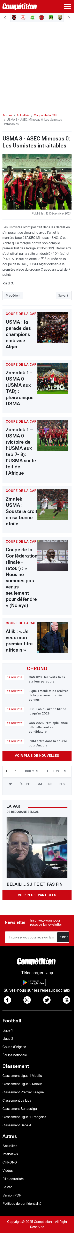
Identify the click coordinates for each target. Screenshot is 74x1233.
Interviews (10, 1154)
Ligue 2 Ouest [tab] (57, 771)
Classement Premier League (23, 1092)
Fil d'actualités (13, 1179)
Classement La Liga (16, 1100)
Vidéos (7, 1170)
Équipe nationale (14, 1055)
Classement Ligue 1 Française (24, 1117)
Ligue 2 (7, 1038)
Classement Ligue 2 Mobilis (22, 1084)
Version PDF (11, 1195)
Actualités (9, 1146)
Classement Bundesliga (19, 1109)
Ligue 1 (7, 1030)
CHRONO (9, 1162)
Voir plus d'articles (37, 895)
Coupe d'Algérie (14, 1047)
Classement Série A (16, 1125)
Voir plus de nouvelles (37, 756)
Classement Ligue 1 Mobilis (22, 1076)
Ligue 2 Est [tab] (31, 771)
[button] (5, 17)
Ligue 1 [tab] (11, 771)
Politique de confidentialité (21, 1203)
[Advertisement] (37, 64)
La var (7, 1187)
